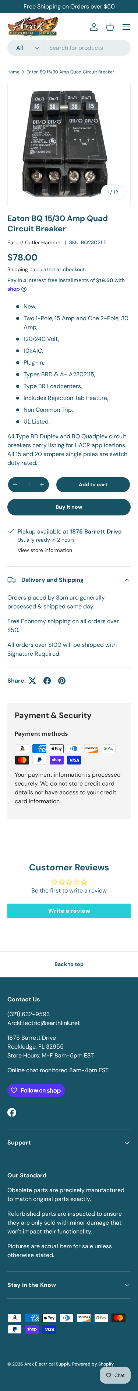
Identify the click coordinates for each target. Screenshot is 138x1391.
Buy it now (69, 507)
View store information (45, 550)
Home (13, 72)
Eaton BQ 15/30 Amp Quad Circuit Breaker (70, 72)
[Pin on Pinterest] (61, 680)
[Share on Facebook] (47, 680)
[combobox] (69, 48)
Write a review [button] (69, 911)
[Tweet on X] (32, 680)
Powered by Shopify (93, 1364)
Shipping (17, 269)
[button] (110, 27)
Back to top (69, 964)
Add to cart (93, 484)
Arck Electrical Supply (47, 1364)
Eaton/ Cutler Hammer (34, 242)
